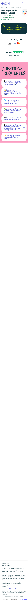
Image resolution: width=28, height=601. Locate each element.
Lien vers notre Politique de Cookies (10, 588)
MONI (2, 7)
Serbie (12, 7)
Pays (7, 7)
